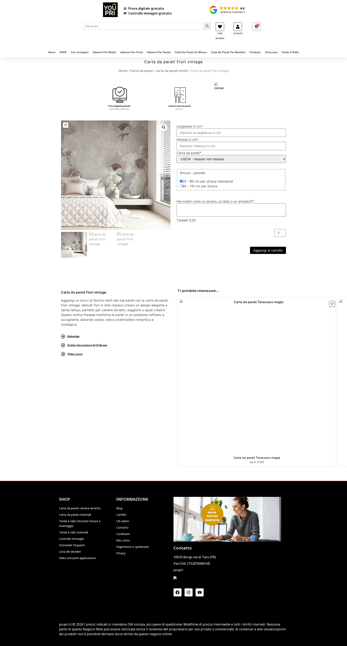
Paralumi (255, 52)
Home (51, 52)
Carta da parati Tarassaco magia (257, 457)
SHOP (63, 52)
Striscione (271, 52)
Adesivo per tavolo (159, 52)
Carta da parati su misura (191, 52)
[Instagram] (189, 592)
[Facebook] (178, 592)
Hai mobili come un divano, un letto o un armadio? (215, 201)
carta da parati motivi (172, 71)
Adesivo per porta (131, 52)
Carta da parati (141, 71)
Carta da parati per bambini (228, 52)
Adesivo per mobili (104, 52)
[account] (238, 26)
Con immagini (80, 52)
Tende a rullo (290, 52)
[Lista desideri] (220, 26)
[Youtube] (200, 592)
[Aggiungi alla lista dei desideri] (66, 125)
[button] (163, 127)
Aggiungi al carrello (268, 250)
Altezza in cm (187, 139)
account (238, 33)
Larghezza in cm (190, 126)
